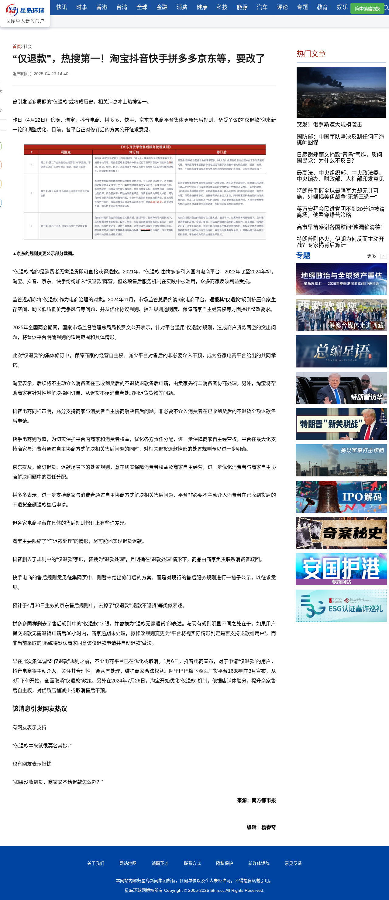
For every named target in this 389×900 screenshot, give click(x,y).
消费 (182, 7)
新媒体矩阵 (259, 863)
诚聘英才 (160, 863)
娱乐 (342, 7)
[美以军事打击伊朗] (341, 474)
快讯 (61, 7)
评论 (282, 7)
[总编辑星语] (341, 365)
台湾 (121, 7)
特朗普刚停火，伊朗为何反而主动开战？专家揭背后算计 (340, 242)
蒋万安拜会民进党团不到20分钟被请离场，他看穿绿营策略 (341, 212)
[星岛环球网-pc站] (25, 28)
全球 (141, 7)
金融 (162, 7)
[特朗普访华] (341, 402)
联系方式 (192, 863)
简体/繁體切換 (367, 8)
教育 (322, 7)
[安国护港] (341, 583)
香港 (101, 7)
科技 (222, 7)
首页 (16, 46)
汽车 (262, 7)
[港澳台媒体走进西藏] (341, 329)
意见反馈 (293, 863)
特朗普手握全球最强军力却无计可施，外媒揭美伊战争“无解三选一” (338, 194)
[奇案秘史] (341, 547)
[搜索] (386, 8)
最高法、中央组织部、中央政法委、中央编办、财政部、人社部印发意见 (340, 176)
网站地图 (127, 863)
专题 (302, 7)
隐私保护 (224, 863)
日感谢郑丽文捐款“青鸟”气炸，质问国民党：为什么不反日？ (339, 158)
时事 (81, 7)
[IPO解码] (341, 511)
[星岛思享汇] (341, 293)
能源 (242, 7)
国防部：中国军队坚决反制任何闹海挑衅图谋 (340, 140)
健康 (202, 7)
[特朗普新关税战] (341, 438)
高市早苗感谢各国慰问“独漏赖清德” (339, 227)
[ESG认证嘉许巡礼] (341, 620)
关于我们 (95, 863)
